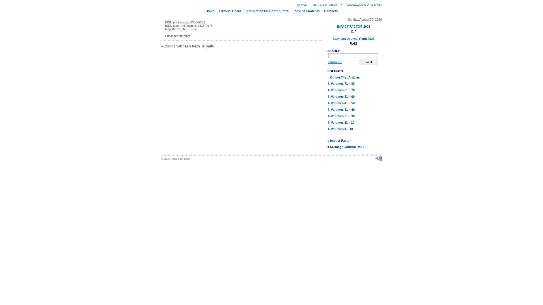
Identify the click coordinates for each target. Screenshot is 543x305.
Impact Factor (340, 140)
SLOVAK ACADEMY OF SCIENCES (364, 5)
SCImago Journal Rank (347, 147)
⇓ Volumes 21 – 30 (341, 116)
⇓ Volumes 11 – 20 (340, 122)
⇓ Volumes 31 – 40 (341, 109)
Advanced (335, 62)
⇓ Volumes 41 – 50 (341, 103)
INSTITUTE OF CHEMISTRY (327, 5)
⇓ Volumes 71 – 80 (341, 83)
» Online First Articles (343, 77)
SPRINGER (302, 5)
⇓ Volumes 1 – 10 (340, 129)
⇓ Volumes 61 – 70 (341, 90)
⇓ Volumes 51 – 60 (341, 96)
